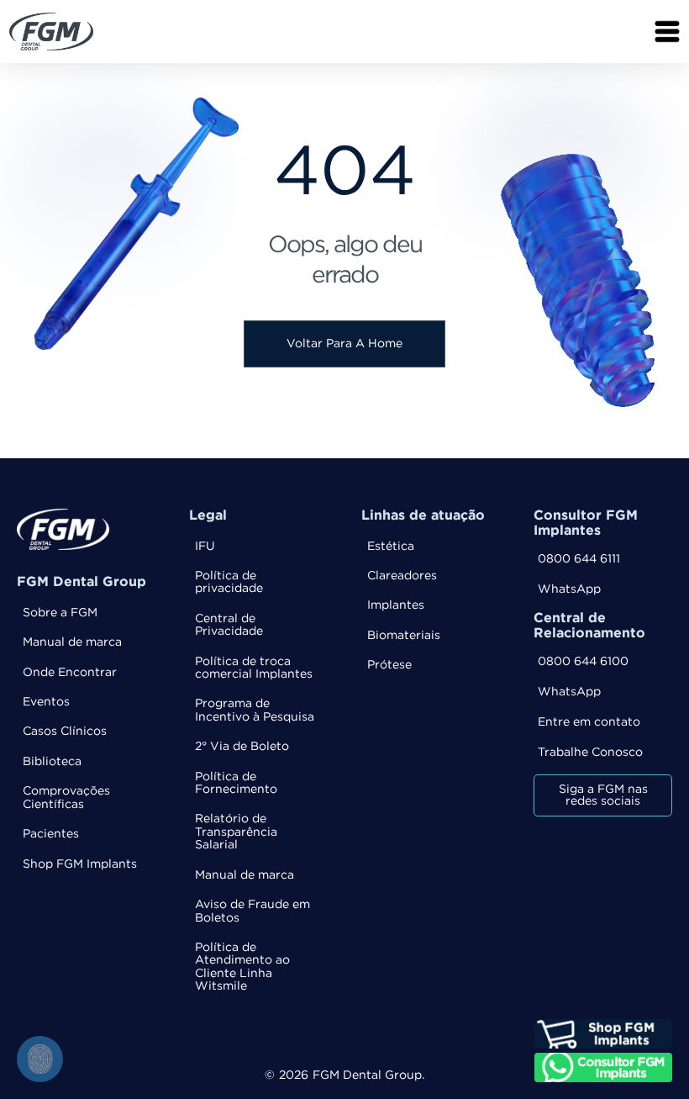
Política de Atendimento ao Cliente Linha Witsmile (242, 967)
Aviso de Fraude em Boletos (252, 911)
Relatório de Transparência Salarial (236, 832)
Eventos (46, 702)
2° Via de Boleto (242, 747)
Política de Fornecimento (236, 783)
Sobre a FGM (60, 613)
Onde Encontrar (70, 673)
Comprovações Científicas (66, 797)
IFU (205, 547)
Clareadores (402, 576)
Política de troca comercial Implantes (254, 668)
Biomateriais (403, 636)
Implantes (395, 605)
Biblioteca (52, 762)
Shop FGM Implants (80, 864)
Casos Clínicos (65, 732)
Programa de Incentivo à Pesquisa (254, 710)
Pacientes (51, 834)
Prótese (389, 665)
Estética (390, 547)
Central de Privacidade (229, 625)
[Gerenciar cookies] (40, 1059)
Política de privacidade (229, 582)
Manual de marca (72, 642)
